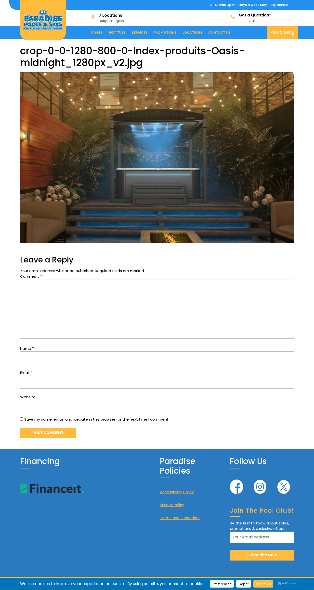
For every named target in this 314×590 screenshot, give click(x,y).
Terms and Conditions (180, 517)
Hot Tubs (117, 32)
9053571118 (247, 21)
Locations (192, 32)
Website (28, 396)
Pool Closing (284, 34)
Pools (97, 32)
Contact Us (219, 32)
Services (139, 32)
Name (27, 348)
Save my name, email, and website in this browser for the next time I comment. (96, 419)
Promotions (165, 32)
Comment (31, 276)
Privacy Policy (172, 504)
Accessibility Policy (177, 491)
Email (26, 372)
